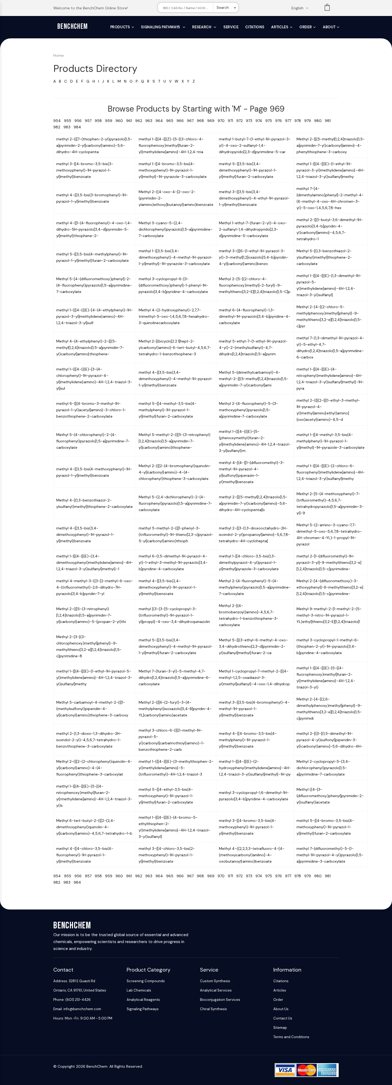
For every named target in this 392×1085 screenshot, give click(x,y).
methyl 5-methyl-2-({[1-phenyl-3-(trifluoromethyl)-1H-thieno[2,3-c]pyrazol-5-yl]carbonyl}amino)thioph (176, 534)
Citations (254, 27)
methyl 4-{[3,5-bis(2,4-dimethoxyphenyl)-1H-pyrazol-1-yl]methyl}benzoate (168, 587)
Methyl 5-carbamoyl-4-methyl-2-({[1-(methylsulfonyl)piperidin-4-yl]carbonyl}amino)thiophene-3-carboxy (92, 708)
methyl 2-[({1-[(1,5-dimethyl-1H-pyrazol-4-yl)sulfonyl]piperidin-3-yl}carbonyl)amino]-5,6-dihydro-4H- (330, 740)
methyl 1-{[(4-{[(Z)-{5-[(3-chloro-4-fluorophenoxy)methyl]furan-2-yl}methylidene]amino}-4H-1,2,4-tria (171, 145)
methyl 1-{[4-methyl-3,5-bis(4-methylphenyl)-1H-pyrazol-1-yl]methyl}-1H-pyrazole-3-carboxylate (331, 441)
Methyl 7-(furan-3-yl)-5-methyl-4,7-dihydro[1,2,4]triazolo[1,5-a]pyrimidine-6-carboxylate (174, 677)
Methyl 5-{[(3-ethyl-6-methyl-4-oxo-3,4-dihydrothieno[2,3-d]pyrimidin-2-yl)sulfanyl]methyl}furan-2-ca (253, 646)
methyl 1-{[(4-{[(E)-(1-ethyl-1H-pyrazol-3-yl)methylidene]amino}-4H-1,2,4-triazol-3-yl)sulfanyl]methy (331, 170)
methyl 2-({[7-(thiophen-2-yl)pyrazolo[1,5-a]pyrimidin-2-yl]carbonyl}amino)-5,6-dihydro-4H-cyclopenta (94, 145)
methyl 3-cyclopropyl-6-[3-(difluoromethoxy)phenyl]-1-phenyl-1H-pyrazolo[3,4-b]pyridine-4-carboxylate (173, 285)
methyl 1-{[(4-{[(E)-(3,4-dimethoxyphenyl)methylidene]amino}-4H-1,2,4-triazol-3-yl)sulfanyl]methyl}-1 (94, 562)
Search (223, 7)
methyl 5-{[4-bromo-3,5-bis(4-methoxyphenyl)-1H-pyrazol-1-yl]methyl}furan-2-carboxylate (325, 827)
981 (329, 120)
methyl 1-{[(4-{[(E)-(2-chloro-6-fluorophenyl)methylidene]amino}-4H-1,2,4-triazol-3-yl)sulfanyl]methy (331, 472)
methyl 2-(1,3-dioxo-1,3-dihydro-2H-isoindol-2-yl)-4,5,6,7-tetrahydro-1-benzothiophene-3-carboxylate (89, 740)
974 (260, 120)
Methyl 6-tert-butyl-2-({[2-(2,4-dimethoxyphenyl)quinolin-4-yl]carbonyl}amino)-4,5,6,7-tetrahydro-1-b (94, 827)
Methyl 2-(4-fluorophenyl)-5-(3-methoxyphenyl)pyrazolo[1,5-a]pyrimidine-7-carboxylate (248, 410)
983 (68, 127)
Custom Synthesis (215, 981)
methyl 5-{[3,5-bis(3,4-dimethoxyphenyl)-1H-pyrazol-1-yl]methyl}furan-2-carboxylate (248, 170)
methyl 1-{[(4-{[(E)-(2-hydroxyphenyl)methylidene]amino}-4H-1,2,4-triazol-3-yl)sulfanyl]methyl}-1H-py (255, 768)
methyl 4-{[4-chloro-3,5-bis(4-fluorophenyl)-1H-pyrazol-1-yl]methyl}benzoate (84, 855)
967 (192, 120)
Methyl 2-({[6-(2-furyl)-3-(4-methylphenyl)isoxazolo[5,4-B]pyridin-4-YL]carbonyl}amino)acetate (175, 708)
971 (232, 120)
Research (202, 27)
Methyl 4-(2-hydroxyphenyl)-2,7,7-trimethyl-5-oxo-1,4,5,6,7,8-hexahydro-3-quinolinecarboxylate (174, 316)
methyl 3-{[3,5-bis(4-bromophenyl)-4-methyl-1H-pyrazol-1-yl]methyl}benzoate (254, 708)
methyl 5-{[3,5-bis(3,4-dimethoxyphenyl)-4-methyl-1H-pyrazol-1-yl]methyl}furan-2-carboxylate (176, 646)
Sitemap (280, 1027)
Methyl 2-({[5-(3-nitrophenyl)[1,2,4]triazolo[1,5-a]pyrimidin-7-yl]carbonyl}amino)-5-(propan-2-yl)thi (91, 615)
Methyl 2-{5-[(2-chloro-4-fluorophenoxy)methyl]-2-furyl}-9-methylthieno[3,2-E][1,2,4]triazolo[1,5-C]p (254, 285)
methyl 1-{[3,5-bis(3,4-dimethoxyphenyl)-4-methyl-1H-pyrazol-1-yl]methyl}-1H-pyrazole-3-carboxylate (176, 257)
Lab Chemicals (139, 990)
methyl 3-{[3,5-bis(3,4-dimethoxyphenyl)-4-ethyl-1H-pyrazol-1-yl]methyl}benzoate (254, 198)
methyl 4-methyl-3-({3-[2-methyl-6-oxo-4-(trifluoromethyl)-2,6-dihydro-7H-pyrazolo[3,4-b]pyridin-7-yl (94, 587)
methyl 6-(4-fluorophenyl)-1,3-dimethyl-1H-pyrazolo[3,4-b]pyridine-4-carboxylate (254, 316)
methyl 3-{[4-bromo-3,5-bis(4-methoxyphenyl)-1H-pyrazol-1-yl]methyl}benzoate (247, 827)
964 (160, 120)
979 (309, 120)
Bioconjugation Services (220, 999)
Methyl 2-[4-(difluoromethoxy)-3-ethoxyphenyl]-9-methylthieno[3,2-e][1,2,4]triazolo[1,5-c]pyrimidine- (330, 587)
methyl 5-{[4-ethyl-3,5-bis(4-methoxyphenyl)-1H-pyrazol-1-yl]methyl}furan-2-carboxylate (166, 796)
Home (58, 55)
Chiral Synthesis (213, 1009)
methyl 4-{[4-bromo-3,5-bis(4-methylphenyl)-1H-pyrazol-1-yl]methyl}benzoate (248, 740)
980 (319, 120)
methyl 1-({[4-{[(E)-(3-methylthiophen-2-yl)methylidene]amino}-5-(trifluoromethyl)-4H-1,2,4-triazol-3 (176, 768)
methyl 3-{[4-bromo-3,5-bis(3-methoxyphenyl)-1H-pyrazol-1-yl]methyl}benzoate (84, 170)
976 (280, 120)
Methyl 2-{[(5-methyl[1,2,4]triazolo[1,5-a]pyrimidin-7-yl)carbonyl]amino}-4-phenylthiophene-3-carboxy (331, 145)
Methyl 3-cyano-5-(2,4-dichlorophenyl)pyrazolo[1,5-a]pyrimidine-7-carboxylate (176, 229)
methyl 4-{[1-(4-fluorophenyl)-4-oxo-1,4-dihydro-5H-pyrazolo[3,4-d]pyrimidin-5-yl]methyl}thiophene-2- (94, 229)
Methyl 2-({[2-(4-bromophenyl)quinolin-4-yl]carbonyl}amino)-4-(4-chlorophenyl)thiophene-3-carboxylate (175, 472)
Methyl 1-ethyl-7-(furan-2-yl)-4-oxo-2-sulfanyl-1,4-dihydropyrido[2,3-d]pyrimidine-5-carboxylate (253, 229)
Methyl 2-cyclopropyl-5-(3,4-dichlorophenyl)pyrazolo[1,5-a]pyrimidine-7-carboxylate (323, 768)
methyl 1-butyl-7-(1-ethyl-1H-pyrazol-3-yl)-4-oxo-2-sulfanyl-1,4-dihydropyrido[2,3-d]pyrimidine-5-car (255, 145)
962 (140, 120)
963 (150, 120)
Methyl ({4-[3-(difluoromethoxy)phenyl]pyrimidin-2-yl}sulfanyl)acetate (330, 796)
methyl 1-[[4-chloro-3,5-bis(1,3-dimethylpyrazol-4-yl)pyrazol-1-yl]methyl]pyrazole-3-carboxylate (249, 562)
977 (289, 120)
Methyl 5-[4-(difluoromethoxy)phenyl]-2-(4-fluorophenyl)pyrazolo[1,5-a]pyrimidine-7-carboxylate (94, 285)
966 (182, 120)
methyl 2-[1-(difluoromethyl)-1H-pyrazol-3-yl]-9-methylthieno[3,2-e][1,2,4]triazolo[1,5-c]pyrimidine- (329, 562)
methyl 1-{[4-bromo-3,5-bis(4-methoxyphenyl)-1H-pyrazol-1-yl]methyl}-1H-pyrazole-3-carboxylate (173, 170)
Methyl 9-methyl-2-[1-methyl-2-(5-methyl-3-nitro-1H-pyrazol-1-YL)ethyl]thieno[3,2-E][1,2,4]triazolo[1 (329, 615)
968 (202, 120)
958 (100, 120)
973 (250, 120)
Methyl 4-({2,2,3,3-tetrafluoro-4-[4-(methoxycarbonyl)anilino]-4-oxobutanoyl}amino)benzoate (252, 855)
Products (120, 27)
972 (241, 120)
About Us (281, 1009)
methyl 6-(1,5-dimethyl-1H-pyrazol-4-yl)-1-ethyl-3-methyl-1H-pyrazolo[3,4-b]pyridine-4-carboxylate (173, 562)
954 (58, 120)
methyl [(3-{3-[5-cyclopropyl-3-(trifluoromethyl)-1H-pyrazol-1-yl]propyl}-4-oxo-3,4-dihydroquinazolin (174, 615)
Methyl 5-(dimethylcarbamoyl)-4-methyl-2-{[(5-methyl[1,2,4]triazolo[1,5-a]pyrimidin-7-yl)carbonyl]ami (254, 379)
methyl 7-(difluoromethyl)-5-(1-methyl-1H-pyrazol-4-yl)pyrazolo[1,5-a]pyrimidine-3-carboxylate (330, 855)
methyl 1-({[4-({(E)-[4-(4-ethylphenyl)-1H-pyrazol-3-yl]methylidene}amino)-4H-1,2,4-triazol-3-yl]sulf (94, 316)
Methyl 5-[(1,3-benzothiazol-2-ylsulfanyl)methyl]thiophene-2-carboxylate (324, 257)
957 (90, 120)
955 (69, 120)
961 (130, 120)
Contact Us (282, 1018)
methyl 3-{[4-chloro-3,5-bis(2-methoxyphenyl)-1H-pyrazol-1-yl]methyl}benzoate (167, 855)
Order (305, 27)
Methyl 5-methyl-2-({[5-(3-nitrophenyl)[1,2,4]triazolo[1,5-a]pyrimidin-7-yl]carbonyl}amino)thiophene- (174, 441)
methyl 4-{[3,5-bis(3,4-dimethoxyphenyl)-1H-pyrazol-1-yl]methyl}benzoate (85, 534)
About (329, 27)
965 (171, 120)
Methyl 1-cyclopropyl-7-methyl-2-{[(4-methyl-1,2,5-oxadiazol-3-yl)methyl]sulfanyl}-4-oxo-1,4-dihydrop (254, 677)
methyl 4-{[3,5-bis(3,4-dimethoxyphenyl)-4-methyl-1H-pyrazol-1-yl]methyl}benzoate (176, 379)
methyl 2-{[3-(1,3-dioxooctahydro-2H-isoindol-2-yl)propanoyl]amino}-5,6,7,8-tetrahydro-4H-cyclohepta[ (254, 534)
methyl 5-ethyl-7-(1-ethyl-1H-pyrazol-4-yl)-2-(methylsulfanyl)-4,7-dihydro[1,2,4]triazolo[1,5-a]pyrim (253, 347)
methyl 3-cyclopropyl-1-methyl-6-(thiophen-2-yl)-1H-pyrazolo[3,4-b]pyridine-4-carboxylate (328, 646)
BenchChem (72, 26)
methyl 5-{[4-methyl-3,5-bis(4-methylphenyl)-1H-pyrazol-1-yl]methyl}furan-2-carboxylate (168, 410)
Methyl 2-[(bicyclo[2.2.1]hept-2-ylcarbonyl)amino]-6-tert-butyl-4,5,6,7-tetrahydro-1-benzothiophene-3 (175, 347)
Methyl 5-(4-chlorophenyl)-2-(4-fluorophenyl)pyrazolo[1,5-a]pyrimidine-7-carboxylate (93, 441)
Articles (279, 27)
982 (58, 127)
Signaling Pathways (161, 27)
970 (223, 120)
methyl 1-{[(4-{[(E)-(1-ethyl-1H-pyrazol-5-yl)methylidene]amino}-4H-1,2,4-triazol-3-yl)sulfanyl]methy (94, 677)
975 (270, 120)
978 (299, 120)
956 (79, 120)
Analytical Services (216, 990)
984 (78, 127)
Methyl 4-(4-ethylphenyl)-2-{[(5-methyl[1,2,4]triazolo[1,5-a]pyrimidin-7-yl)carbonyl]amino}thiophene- (90, 347)
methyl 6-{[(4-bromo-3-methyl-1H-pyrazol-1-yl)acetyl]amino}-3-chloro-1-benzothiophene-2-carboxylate (91, 410)
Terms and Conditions (291, 1037)
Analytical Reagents (143, 999)
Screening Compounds (146, 981)
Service (231, 27)
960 (120, 120)
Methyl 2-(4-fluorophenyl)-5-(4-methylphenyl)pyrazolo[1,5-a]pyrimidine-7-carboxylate (255, 587)
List (327, 8)
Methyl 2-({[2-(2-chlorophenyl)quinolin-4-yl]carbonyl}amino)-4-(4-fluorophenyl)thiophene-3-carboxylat (94, 768)
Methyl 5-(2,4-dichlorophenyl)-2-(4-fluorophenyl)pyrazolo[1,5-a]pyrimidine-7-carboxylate (175, 503)
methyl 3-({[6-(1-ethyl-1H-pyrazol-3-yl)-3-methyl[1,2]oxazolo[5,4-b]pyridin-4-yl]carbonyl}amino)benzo (254, 257)
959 (110, 120)
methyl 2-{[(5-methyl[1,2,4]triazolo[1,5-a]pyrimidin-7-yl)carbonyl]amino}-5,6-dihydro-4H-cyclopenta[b (253, 503)
